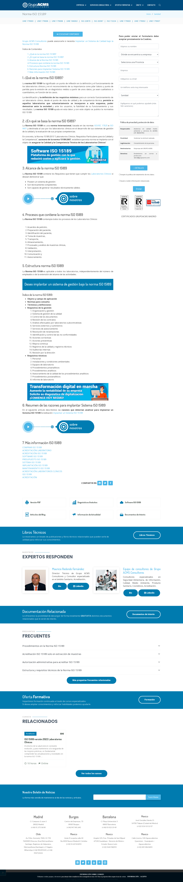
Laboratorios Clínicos (101, 173)
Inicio (148, 14)
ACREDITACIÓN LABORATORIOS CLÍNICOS (42, 471)
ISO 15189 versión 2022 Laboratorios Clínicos (43, 741)
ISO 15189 (27, 474)
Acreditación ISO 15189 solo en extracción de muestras (51, 653)
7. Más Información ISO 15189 (41, 72)
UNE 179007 (154, 21)
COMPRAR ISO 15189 (32, 447)
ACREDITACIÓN (29, 477)
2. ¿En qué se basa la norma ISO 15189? (45, 57)
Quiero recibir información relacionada (135, 181)
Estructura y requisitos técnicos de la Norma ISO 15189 (52, 670)
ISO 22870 (85, 21)
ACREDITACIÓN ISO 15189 (34, 453)
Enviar (139, 188)
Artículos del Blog (37, 514)
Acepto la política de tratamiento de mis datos (137, 174)
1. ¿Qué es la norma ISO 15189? (41, 54)
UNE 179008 (57, 21)
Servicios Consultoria (99, 5)
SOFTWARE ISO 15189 (32, 456)
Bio (59, 586)
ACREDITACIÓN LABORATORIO (36, 450)
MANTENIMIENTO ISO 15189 (36, 468)
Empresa (80, 5)
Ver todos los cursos (91, 773)
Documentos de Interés (135, 514)
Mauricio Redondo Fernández (68, 569)
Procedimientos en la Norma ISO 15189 (43, 645)
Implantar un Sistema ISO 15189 (68, 413)
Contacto (151, 5)
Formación (150, 699)
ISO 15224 (111, 21)
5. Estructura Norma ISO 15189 (41, 66)
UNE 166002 (72, 21)
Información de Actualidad (89, 514)
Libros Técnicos (147, 535)
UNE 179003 (27, 21)
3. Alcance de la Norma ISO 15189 (42, 60)
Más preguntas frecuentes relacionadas (91, 680)
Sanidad (157, 14)
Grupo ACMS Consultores (34, 41)
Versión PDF (35, 502)
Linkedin (79, 586)
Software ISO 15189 (133, 502)
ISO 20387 (98, 21)
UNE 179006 (42, 21)
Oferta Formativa (122, 5)
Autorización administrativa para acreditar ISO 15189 (50, 662)
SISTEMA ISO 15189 (31, 462)
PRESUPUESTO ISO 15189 (34, 459)
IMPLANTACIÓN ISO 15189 (35, 465)
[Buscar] (160, 5)
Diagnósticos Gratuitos (87, 502)
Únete (138, 5)
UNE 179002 (139, 21)
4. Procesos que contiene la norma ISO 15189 (48, 63)
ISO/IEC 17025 (101, 125)
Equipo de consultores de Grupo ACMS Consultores (142, 570)
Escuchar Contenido (69, 34)
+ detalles (139, 168)
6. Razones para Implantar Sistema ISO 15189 (48, 69)
